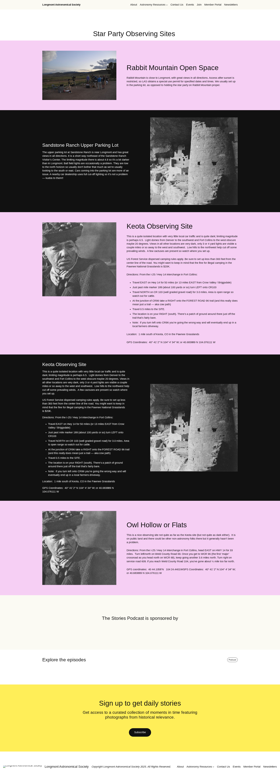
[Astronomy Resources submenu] (167, 5)
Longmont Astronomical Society (61, 4)
